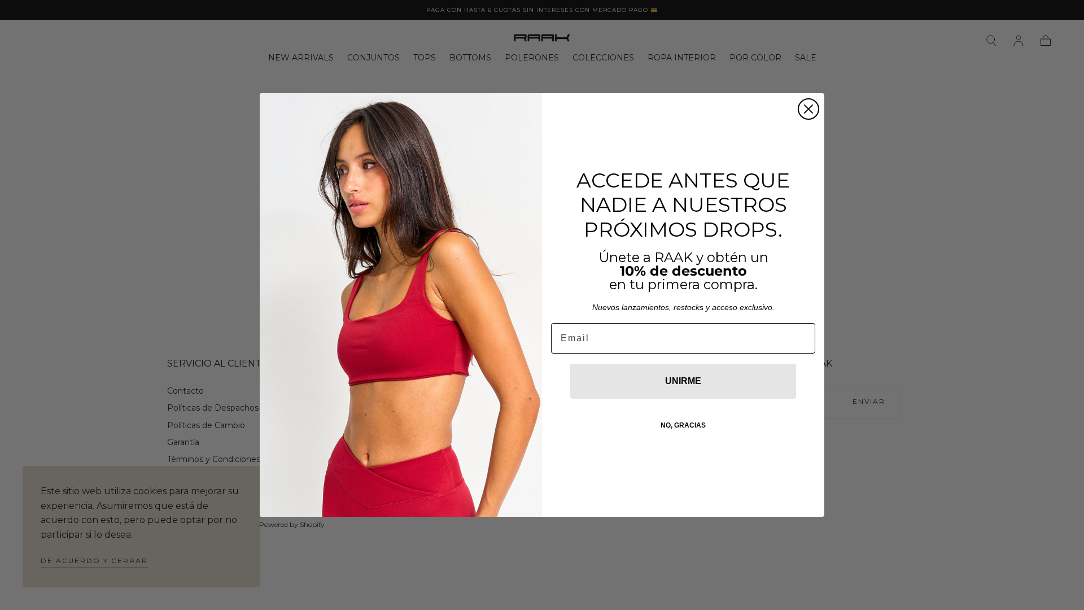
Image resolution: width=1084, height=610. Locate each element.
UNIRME (683, 381)
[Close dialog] (808, 109)
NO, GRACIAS (683, 425)
